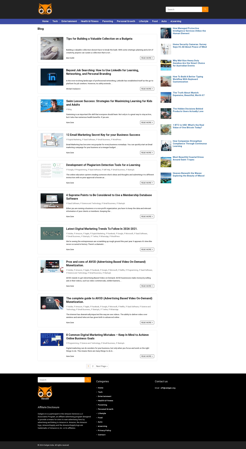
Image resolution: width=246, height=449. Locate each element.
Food (155, 21)
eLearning (176, 21)
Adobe (70, 234)
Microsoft (129, 234)
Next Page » (101, 366)
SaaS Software (89, 140)
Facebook (111, 234)
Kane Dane (70, 123)
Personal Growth (126, 21)
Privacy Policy (104, 430)
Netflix (122, 270)
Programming (81, 170)
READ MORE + (147, 58)
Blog (70, 109)
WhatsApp (104, 236)
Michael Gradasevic (73, 89)
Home (45, 21)
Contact (101, 435)
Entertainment (69, 21)
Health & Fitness (90, 21)
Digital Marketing (74, 140)
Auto (164, 21)
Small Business (104, 140)
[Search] (205, 9)
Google (70, 170)
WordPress (117, 140)
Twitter (95, 236)
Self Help (106, 170)
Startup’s (131, 170)
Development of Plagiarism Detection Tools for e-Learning (103, 165)
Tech (55, 21)
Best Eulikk (70, 58)
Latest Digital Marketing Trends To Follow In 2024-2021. (102, 228)
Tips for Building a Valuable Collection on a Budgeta (99, 38)
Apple (87, 234)
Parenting (107, 21)
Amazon (79, 234)
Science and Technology (91, 203)
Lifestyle (143, 21)
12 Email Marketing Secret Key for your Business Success (103, 134)
